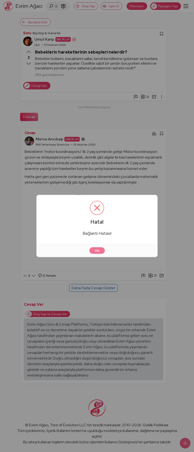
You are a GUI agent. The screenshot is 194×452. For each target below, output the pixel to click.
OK (97, 250)
